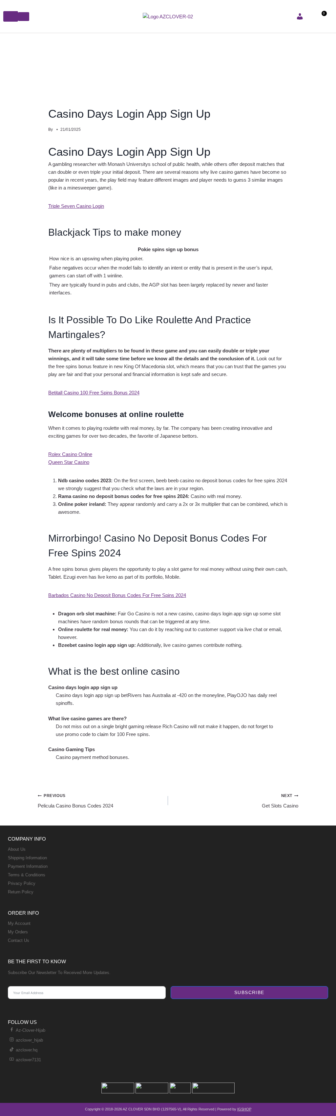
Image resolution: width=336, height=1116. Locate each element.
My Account (19, 923)
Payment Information (28, 866)
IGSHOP (244, 1109)
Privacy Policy (21, 883)
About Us (17, 849)
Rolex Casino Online (70, 454)
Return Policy (20, 891)
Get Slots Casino (280, 800)
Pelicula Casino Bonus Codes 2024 (75, 800)
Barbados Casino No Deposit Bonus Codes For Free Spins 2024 (117, 595)
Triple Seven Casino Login (76, 206)
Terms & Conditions (26, 874)
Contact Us (18, 940)
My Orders (18, 931)
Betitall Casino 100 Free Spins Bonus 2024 (93, 392)
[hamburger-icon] (10, 16)
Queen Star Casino (68, 462)
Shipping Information (27, 857)
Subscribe (249, 992)
